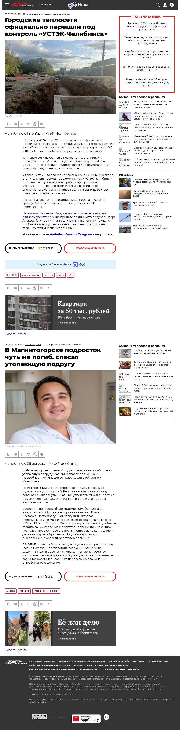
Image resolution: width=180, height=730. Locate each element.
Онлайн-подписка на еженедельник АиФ (82, 661)
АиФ (19, 116)
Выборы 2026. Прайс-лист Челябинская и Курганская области (63, 669)
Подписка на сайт (119, 661)
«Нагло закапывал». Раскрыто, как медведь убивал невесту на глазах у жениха (153, 399)
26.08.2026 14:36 (13, 344)
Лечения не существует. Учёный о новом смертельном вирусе (152, 352)
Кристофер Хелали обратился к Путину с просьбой (150, 203)
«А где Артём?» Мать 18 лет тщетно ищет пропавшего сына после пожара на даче (153, 104)
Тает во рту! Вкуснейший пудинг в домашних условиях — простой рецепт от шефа (152, 365)
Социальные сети (158, 661)
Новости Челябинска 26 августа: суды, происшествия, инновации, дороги (147, 82)
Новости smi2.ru (16, 334)
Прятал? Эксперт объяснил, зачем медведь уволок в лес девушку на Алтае (152, 388)
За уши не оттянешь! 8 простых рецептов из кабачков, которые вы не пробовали (154, 411)
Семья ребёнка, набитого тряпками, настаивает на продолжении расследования (147, 40)
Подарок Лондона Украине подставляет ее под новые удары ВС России (153, 216)
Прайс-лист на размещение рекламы (49, 665)
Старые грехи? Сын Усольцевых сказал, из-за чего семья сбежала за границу (153, 376)
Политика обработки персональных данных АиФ (101, 665)
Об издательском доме (42, 661)
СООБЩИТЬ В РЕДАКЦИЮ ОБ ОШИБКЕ (120, 669)
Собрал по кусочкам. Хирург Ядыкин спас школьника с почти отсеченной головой (154, 162)
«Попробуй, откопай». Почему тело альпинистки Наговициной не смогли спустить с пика (153, 116)
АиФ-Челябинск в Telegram (71, 234)
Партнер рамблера (59, 717)
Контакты (138, 661)
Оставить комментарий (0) (90, 248)
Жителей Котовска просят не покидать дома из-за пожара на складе (150, 193)
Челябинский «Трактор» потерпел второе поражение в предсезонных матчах (147, 54)
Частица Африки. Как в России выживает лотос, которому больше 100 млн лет (153, 127)
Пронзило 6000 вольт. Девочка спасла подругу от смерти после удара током (147, 26)
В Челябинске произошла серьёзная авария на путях (147, 68)
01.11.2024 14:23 (12, 14)
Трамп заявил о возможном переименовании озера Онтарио (151, 227)
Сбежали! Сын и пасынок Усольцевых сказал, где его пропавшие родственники (154, 151)
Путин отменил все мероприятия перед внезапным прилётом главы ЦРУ (152, 182)
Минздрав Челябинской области (23, 446)
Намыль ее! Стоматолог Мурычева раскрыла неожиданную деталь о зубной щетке (153, 139)
